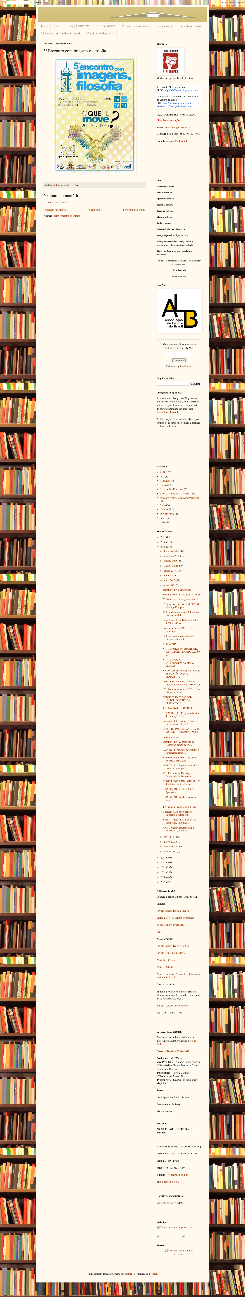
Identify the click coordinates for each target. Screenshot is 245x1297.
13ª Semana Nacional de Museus (179, 806)
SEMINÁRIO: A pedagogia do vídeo (182, 594)
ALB (162, 472)
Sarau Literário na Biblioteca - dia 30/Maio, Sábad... (180, 621)
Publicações (166, 513)
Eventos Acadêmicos (170, 489)
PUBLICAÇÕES (106, 26)
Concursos (165, 480)
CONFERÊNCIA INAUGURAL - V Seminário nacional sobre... (181, 782)
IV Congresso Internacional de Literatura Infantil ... (178, 637)
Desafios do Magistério (100, 33)
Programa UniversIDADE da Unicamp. (177, 629)
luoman (129, 1273)
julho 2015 (169, 575)
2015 (163, 546)
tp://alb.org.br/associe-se (178, 127)
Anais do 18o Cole (166, 959)
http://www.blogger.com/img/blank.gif (179, 497)
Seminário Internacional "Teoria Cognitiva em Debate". (179, 722)
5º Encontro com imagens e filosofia (181, 599)
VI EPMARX (170, 643)
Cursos (163, 485)
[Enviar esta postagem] (76, 184)
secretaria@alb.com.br (177, 141)
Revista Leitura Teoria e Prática (173, 910)
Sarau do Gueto (171, 737)
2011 (163, 872)
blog (162, 476)
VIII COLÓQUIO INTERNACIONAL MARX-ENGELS (179, 662)
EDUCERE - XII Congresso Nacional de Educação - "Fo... (182, 714)
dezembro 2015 (172, 551)
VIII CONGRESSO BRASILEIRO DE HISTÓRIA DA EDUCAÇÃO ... (181, 651)
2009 (163, 882)
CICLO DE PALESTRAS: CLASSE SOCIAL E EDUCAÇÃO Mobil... (181, 730)
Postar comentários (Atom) (66, 215)
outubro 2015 (171, 560)
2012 (163, 867)
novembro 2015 (172, 556)
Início (44, 26)
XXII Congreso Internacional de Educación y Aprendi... (179, 829)
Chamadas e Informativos (136, 26)
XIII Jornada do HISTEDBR (177, 708)
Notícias (164, 509)
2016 (163, 542)
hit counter (179, 1254)
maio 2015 (169, 585)
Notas (163, 505)
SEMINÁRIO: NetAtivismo (177, 589)
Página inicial (95, 209)
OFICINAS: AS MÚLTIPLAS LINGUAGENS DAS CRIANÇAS (181, 683)
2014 (163, 857)
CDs (159, 931)
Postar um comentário (59, 202)
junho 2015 (170, 580)
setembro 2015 (171, 565)
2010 (163, 877)
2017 (163, 537)
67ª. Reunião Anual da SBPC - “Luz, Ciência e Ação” (182, 691)
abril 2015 (169, 836)
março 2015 (170, 841)
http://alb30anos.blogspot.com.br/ (181, 90)
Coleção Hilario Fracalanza (170, 924)
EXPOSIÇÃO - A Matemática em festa (180, 798)
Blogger (153, 1273)
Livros (160, 917)
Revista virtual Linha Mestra (171, 952)
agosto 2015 (170, 570)
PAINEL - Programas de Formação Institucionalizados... (181, 751)
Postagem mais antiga (134, 209)
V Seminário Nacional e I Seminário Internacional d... (181, 613)
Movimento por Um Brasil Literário (61, 33)
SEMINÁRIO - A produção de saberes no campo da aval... (178, 743)
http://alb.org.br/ (170, 1181)
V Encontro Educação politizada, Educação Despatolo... (179, 759)
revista (163, 522)
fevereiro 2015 (171, 846)
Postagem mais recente (55, 209)
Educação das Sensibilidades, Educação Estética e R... (177, 813)
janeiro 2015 (170, 851)
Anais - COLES (165, 966)
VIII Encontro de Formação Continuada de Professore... (178, 775)
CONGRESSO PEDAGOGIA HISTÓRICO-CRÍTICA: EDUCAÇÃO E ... (178, 700)
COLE (57, 26)
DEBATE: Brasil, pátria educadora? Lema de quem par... (181, 767)
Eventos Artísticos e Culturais (175, 493)
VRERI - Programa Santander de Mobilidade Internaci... (179, 821)
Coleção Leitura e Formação (180, 917)
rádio (162, 518)
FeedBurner (186, 366)
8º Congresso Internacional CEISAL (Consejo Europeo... (181, 605)
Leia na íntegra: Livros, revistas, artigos (178, 26)
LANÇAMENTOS (78, 26)
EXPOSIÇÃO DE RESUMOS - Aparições (179, 790)
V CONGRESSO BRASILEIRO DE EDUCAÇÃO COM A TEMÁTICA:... (181, 673)
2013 (163, 862)
